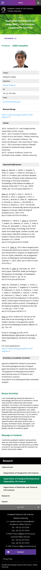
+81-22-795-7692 (9, 93)
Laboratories (7, 467)
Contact (20, 552)
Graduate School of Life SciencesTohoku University (20, 516)
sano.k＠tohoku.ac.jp (12, 102)
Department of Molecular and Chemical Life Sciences (20, 488)
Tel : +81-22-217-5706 (20, 527)
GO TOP (20, 507)
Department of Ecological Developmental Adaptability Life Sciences (21, 480)
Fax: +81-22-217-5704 (20, 530)
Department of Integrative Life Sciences (21, 473)
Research (8, 460)
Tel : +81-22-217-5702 (20, 540)
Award (4, 501)
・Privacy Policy (7, 559)
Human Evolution (9, 85)
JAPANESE (9, 38)
